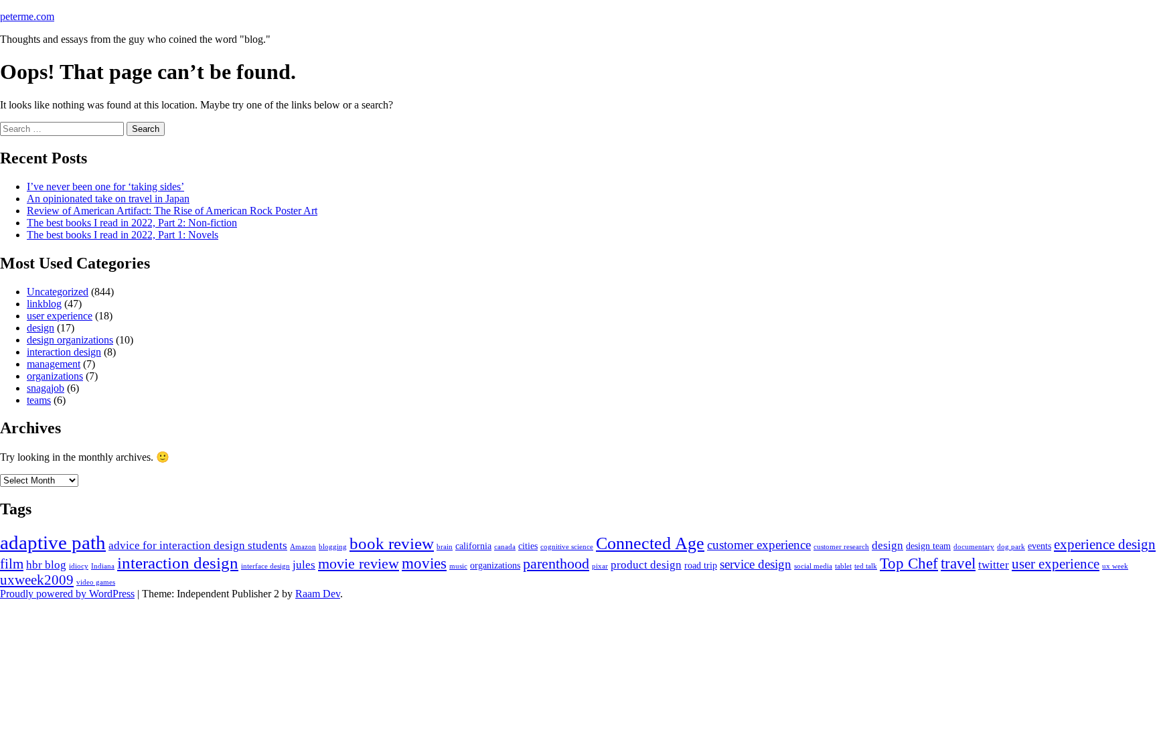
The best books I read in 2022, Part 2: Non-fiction (132, 222)
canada (505, 546)
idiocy (78, 566)
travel (958, 563)
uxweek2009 (37, 580)
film (11, 563)
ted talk (865, 566)
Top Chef (909, 563)
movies (424, 563)
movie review (358, 564)
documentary (973, 546)
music (458, 566)
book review (392, 543)
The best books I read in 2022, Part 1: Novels (122, 234)
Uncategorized (57, 291)
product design (646, 564)
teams (39, 400)
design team (928, 546)
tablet (843, 566)
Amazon (303, 546)
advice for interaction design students (197, 545)
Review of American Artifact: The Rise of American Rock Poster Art (172, 210)
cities (528, 546)
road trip (700, 565)
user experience (59, 315)
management (53, 364)
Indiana (102, 566)
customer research (841, 546)
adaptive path (53, 542)
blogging (333, 546)
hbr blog (46, 564)
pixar (600, 566)
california (473, 546)
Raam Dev (317, 593)
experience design (1105, 544)
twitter (993, 564)
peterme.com (27, 16)
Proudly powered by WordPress (67, 593)
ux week (1115, 566)
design (40, 327)
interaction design (64, 352)
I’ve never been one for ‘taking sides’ (105, 186)
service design (755, 564)
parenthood (556, 564)
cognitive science (566, 546)
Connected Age (650, 543)
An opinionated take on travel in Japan (108, 198)
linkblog (44, 303)
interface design (265, 566)
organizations (55, 376)
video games (95, 582)
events (1039, 546)
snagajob (45, 388)
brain (445, 546)
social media (813, 566)
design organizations (70, 340)
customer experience (759, 545)
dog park (1011, 546)
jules (304, 564)
